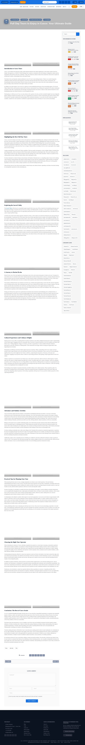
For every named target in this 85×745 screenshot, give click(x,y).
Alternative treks (51, 6)
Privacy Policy (26, 729)
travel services (74, 229)
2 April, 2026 (72, 149)
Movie (74, 263)
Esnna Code (46, 729)
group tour (66, 176)
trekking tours (74, 237)
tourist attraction (67, 217)
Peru (16, 648)
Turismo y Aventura (67, 307)
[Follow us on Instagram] (13, 735)
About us (64, 6)
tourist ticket (74, 217)
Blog (25, 724)
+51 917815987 (8, 730)
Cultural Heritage (67, 249)
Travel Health (74, 301)
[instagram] (69, 2)
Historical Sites (67, 258)
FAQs (25, 726)
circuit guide (74, 159)
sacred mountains (67, 211)
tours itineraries (67, 220)
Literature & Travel (67, 263)
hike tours (72, 176)
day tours (11, 648)
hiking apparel (66, 179)
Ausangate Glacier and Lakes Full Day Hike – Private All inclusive (73, 57)
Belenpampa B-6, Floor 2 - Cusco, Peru (12, 726)
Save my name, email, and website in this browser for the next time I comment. (25, 696)
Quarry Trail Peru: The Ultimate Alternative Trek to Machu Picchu (73, 148)
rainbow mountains (67, 208)
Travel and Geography (68, 287)
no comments (47, 19)
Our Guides (46, 726)
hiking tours (74, 182)
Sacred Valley (9, 208)
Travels (65, 304)
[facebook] (60, 2)
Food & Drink (75, 249)
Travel (40, 19)
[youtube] (66, 2)
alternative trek (66, 159)
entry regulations (67, 167)
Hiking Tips (71, 255)
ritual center (75, 208)
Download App (69, 735)
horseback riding (67, 185)
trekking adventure (67, 234)
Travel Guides (66, 301)
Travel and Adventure (68, 281)
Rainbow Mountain (67, 205)
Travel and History (67, 290)
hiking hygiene (66, 182)
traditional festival (67, 223)
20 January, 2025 (15, 19)
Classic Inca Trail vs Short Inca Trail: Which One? (73, 135)
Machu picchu (43, 6)
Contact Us (26, 727)
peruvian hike (24, 19)
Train (65, 272)
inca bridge (74, 185)
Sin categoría (66, 269)
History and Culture (35, 19)
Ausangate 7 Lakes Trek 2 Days (73, 41)
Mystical (66, 266)
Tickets (73, 214)
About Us (45, 724)
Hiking (65, 255)
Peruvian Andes (67, 202)
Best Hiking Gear (47, 734)
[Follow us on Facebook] (5, 735)
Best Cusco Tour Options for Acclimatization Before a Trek (73, 141)
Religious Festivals (73, 266)
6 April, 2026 (72, 143)
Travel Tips (71, 304)
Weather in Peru (47, 733)
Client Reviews (46, 731)
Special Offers (26, 731)
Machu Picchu (73, 191)
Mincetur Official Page (69, 731)
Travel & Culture (67, 278)
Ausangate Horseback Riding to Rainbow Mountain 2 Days (73, 65)
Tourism (73, 269)
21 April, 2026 (72, 136)
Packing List (46, 727)
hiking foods (73, 179)
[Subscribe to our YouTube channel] (10, 735)
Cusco (6, 648)
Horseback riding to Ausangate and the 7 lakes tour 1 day (73, 96)
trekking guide (66, 237)
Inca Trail (66, 191)
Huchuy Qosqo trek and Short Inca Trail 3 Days (73, 74)
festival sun (66, 173)
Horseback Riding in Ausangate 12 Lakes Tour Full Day (73, 104)
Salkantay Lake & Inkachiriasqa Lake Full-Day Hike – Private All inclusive (73, 50)
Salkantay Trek (67, 214)
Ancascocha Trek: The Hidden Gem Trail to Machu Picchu (73, 122)
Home (21, 6)
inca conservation (67, 188)
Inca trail (32, 6)
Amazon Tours (25, 6)
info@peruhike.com (9, 732)
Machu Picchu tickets (68, 194)
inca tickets (74, 188)
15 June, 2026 (72, 130)
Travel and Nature (67, 293)
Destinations (58, 6)
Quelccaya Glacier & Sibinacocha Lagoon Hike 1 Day (73, 89)
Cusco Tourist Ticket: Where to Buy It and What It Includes (73, 129)
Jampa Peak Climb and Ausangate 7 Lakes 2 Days (72, 111)
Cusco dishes (66, 164)
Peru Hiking (71, 199)
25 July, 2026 (72, 124)
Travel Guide (66, 229)
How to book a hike (27, 734)
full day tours (73, 173)
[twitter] (63, 2)
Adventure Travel (74, 246)
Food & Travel (66, 252)
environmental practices (68, 170)
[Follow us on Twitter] (8, 735)
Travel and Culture (67, 284)
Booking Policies (27, 733)
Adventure (66, 246)
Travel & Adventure (67, 275)
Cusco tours (73, 164)
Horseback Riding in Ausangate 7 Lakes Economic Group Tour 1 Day (73, 81)
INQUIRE (74, 6)
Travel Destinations (67, 298)
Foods (73, 252)
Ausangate (37, 6)
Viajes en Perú (66, 310)
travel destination (67, 226)
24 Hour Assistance (9, 724)
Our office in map (8, 728)
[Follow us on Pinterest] (15, 735)
